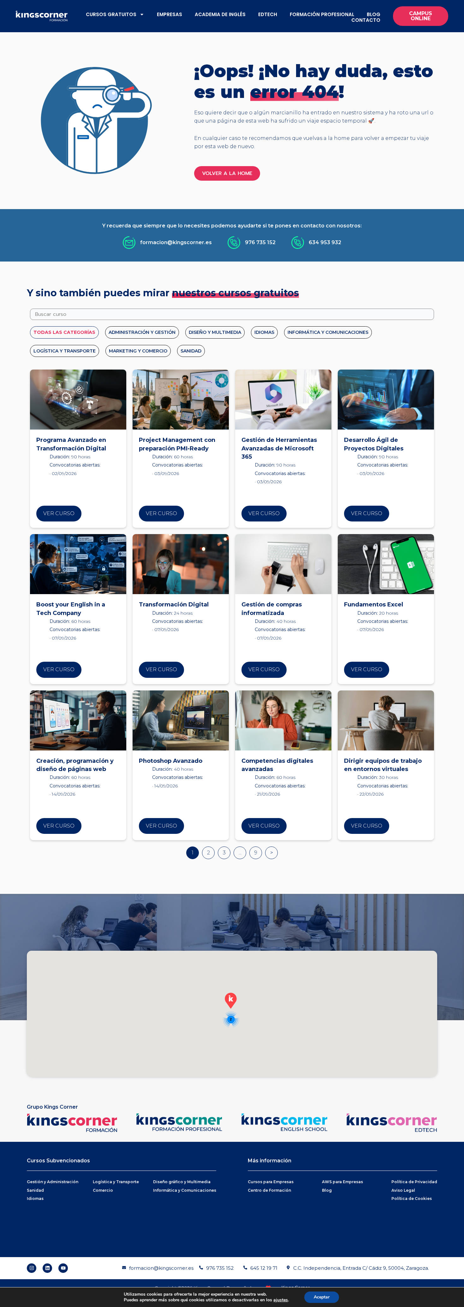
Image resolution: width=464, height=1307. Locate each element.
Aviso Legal (403, 1190)
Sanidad (35, 1190)
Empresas (169, 14)
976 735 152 (220, 1268)
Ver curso (58, 513)
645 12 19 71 (263, 1268)
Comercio (103, 1190)
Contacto (365, 20)
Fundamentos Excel (373, 604)
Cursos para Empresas (271, 1181)
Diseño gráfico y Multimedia (182, 1181)
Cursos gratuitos (111, 14)
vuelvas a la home (327, 138)
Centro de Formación (269, 1190)
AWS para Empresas (342, 1181)
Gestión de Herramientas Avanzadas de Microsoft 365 (279, 448)
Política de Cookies (411, 1198)
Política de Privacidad (414, 1181)
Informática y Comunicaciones (184, 1190)
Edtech (267, 14)
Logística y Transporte (116, 1181)
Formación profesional (322, 14)
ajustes (280, 1300)
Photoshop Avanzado (170, 760)
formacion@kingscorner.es (161, 1268)
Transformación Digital (174, 604)
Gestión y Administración (52, 1181)
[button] (231, 1001)
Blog (373, 14)
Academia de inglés (220, 14)
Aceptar (322, 1297)
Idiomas (35, 1198)
